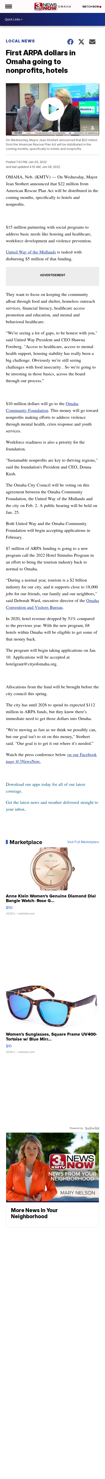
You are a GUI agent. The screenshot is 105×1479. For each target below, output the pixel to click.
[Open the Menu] (8, 6)
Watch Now (90, 6)
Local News (20, 41)
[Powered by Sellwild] (92, 1128)
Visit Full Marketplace (83, 842)
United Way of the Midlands (31, 252)
